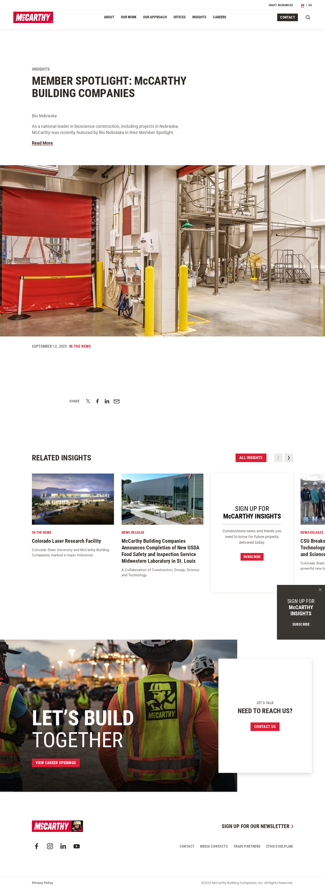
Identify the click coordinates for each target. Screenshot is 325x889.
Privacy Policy (42, 883)
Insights (199, 17)
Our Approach (155, 17)
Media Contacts (214, 846)
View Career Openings (56, 763)
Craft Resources (281, 5)
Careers (219, 17)
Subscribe (252, 557)
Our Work (128, 17)
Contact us (265, 726)
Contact (287, 17)
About (109, 17)
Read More (42, 142)
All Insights (251, 457)
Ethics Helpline (279, 846)
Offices (179, 17)
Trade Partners (247, 846)
